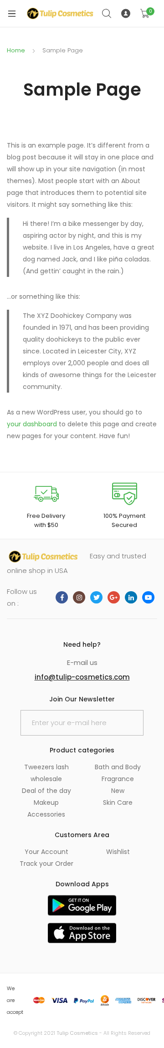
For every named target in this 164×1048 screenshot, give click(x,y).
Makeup (46, 802)
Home (16, 50)
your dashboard (32, 424)
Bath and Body (118, 767)
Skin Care (118, 802)
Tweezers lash (46, 767)
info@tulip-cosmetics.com (82, 677)
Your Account (46, 851)
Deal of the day (46, 790)
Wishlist (118, 851)
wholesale (46, 778)
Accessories (46, 814)
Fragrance (118, 778)
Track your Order (46, 863)
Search (107, 13)
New (117, 790)
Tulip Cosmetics (77, 1033)
